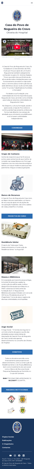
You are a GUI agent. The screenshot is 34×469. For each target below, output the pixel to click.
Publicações (7, 440)
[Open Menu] (32, 3)
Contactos (6, 447)
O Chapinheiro (7, 444)
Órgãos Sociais (8, 437)
